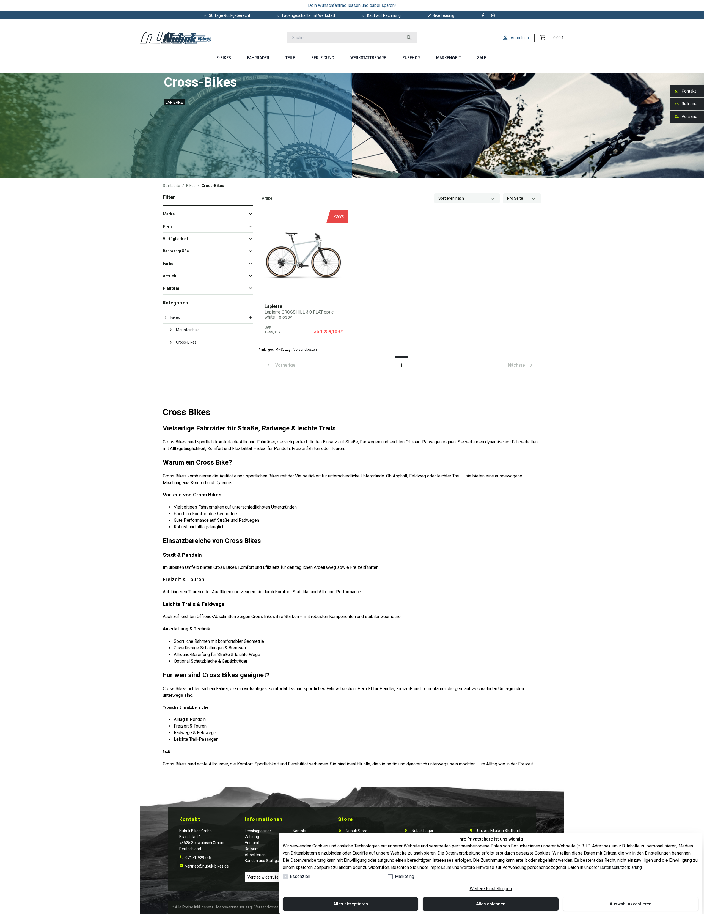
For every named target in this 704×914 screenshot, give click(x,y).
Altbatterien (255, 855)
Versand (252, 843)
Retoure (252, 849)
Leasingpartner (258, 831)
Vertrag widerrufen (264, 877)
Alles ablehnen (490, 904)
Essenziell (300, 876)
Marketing (404, 876)
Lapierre (174, 102)
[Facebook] (483, 15)
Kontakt (299, 831)
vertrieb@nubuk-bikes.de (207, 866)
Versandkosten (305, 350)
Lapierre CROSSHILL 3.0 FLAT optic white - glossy (299, 314)
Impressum (440, 867)
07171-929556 (198, 857)
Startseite (171, 185)
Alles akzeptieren (350, 904)
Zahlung (252, 837)
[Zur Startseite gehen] (175, 37)
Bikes (191, 185)
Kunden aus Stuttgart (263, 860)
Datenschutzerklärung (621, 867)
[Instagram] (493, 15)
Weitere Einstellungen (491, 888)
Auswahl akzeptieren (630, 904)
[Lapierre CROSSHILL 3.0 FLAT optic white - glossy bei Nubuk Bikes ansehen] (303, 254)
